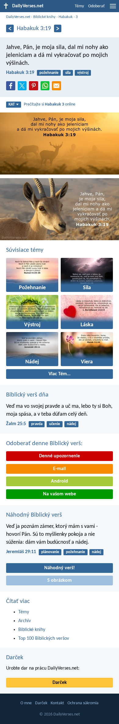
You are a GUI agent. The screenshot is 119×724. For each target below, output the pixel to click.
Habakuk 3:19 (20, 72)
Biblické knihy (44, 17)
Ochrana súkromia (83, 703)
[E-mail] (57, 87)
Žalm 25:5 (16, 423)
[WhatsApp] (46, 86)
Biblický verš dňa (27, 395)
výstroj (82, 73)
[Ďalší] (58, 28)
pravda (36, 424)
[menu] (113, 8)
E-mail (59, 468)
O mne (26, 703)
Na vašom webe (59, 494)
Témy (79, 6)
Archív (24, 620)
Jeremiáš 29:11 (21, 551)
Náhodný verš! (59, 568)
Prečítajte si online (49, 104)
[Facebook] (12, 87)
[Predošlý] (10, 28)
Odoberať (96, 6)
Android (59, 481)
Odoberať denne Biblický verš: (44, 444)
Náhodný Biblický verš (34, 515)
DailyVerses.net (18, 17)
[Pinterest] (35, 87)
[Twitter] (23, 87)
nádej (71, 424)
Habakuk (66, 17)
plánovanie (50, 552)
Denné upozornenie (59, 456)
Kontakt (57, 703)
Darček (14, 658)
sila (67, 73)
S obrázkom (59, 580)
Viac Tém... (59, 374)
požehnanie (49, 73)
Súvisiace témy (24, 250)
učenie (54, 424)
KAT (12, 104)
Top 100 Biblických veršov (43, 638)
